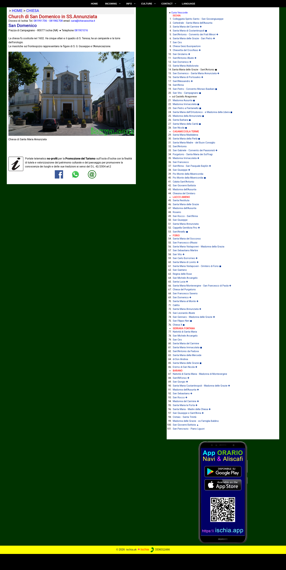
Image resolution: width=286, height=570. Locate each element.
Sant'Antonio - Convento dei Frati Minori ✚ (195, 34)
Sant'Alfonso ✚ (181, 378)
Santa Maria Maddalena (185, 134)
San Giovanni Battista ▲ (186, 424)
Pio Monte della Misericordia (188, 174)
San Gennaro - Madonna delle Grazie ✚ (194, 317)
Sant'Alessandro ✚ (183, 81)
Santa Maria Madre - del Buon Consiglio (194, 142)
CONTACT (167, 3)
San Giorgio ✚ (180, 381)
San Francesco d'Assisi (185, 242)
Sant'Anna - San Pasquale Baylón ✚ (192, 166)
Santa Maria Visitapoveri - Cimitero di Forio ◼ (197, 266)
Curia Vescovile (179, 12)
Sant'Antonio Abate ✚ (184, 58)
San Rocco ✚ (180, 397)
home (17, 10)
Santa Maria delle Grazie (186, 204)
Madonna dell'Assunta (184, 189)
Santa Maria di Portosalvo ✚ (188, 77)
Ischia (145, 549)
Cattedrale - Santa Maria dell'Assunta (192, 23)
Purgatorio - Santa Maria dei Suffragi (193, 154)
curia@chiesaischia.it (83, 20)
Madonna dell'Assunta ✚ (186, 389)
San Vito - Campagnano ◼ (187, 93)
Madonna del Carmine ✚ (186, 401)
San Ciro (177, 42)
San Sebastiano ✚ (182, 393)
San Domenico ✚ (182, 62)
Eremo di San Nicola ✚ (185, 367)
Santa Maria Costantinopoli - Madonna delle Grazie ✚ (201, 385)
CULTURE (146, 3)
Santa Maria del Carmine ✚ (187, 26)
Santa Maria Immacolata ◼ (187, 347)
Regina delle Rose (182, 274)
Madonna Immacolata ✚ (186, 158)
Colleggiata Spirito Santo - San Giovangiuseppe (198, 19)
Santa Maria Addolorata (185, 65)
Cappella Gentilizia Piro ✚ (186, 227)
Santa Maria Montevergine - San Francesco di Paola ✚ (202, 285)
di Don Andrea (180, 359)
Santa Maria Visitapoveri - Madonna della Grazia (198, 246)
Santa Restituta (181, 200)
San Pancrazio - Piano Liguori (189, 428)
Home (94, 3)
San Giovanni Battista (184, 185)
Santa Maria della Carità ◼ (187, 124)
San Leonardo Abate (184, 313)
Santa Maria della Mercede (187, 355)
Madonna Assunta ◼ (184, 100)
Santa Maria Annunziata (186, 224)
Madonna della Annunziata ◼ (188, 116)
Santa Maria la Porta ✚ (185, 405)
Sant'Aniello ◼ (180, 231)
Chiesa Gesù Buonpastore (187, 46)
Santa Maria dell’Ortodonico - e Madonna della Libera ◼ (202, 112)
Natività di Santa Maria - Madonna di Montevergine (200, 374)
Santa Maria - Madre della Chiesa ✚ (192, 409)
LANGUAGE (188, 3)
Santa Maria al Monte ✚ (185, 301)
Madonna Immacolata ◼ (186, 104)
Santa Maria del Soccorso (187, 238)
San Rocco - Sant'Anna (185, 216)
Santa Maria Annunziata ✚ (187, 309)
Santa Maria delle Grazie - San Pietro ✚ (194, 38)
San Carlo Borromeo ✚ (185, 258)
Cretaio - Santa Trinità (184, 417)
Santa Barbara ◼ (182, 120)
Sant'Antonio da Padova (186, 351)
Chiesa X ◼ (179, 324)
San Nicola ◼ (180, 127)
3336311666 (162, 549)
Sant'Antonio (180, 146)
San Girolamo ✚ (181, 54)
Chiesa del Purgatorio (184, 289)
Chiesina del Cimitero (184, 193)
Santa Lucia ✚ (180, 281)
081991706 (40, 20)
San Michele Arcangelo (185, 278)
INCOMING (111, 3)
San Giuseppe (180, 220)
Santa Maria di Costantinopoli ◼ (190, 30)
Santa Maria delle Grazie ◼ (187, 363)
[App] (223, 492)
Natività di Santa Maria (185, 331)
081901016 (81, 30)
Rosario (177, 212)
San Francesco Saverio (185, 293)
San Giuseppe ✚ (181, 170)
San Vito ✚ (179, 254)
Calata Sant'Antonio (183, 181)
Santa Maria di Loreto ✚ (186, 262)
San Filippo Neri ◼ (182, 320)
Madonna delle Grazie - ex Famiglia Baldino (196, 421)
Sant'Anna (178, 85)
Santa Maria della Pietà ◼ (186, 138)
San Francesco (181, 162)
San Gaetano (180, 270)
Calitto (176, 305)
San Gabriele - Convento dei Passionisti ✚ (195, 150)
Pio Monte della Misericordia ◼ (189, 177)
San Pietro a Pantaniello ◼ (187, 108)
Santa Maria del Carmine (186, 343)
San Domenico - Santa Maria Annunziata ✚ (196, 73)
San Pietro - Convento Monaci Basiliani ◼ (195, 89)
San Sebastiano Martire (185, 250)
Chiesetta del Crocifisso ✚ (187, 50)
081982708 (56, 20)
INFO (129, 3)
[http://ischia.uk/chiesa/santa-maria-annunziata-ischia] (92, 174)
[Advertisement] (140, 561)
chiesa (32, 10)
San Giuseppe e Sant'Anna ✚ (188, 413)
